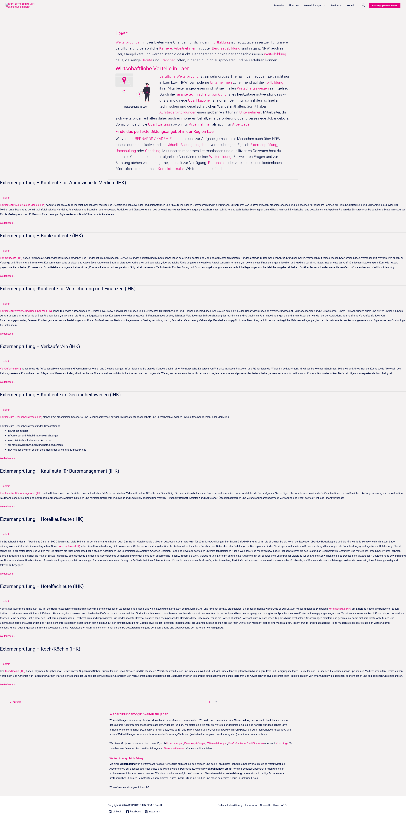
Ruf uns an (217, 163)
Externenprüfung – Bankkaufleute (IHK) (41, 235)
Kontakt (351, 5)
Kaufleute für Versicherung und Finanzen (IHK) (26, 310)
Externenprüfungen (195, 743)
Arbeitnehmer (185, 48)
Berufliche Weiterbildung (179, 76)
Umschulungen (174, 743)
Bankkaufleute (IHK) (11, 257)
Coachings (282, 743)
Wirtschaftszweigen (253, 88)
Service (334, 5)
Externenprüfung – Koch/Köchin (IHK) (40, 649)
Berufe (147, 60)
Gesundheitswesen (174, 748)
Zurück (15, 702)
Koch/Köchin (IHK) (14, 671)
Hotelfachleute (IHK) (339, 608)
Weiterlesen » (7, 222)
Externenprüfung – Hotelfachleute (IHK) (42, 586)
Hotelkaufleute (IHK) (69, 546)
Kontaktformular (171, 169)
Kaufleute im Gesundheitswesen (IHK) (21, 417)
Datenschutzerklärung (230, 805)
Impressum (251, 805)
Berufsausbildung (226, 48)
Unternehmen (221, 82)
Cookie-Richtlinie (269, 805)
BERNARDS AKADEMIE (153, 139)
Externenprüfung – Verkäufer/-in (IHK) (40, 346)
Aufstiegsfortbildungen (177, 112)
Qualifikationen (200, 100)
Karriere (165, 48)
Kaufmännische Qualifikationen (246, 743)
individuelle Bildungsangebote (186, 145)
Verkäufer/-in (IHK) (10, 368)
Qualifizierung (159, 124)
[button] (363, 5)
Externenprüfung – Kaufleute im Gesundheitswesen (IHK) (60, 394)
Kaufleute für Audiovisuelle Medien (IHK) (22, 204)
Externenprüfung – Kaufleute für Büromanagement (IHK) (59, 471)
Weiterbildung (275, 54)
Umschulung (126, 151)
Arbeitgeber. (242, 124)
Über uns (294, 5)
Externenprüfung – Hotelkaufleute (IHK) (42, 519)
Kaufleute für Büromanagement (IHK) (21, 493)
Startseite (278, 5)
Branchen (168, 60)
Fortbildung (221, 42)
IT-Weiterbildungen (217, 743)
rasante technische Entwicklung (201, 94)
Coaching (152, 151)
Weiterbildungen (313, 5)
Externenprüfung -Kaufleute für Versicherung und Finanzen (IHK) (68, 288)
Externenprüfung (263, 145)
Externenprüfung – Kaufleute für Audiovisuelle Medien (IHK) (63, 182)
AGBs (284, 805)
